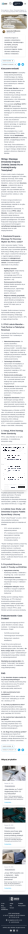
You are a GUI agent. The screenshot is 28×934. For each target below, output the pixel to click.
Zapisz (22, 487)
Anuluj (13, 487)
